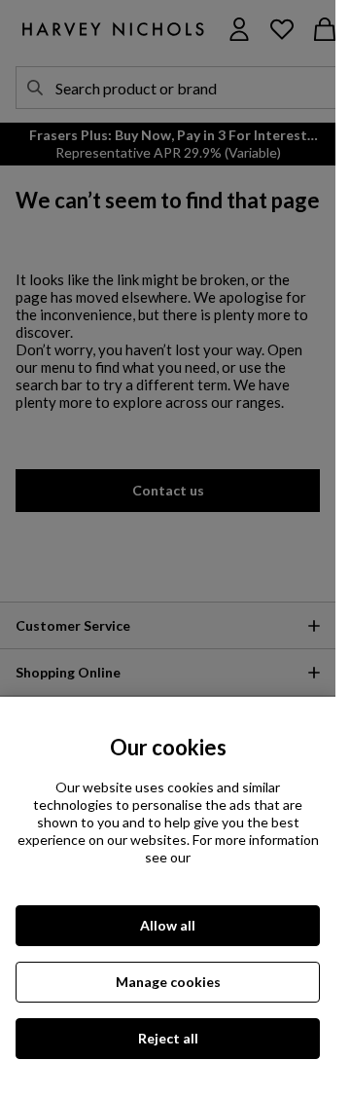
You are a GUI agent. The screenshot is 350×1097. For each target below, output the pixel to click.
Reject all (168, 1038)
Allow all (167, 925)
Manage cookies (168, 981)
